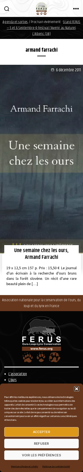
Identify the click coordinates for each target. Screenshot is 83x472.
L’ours (13, 380)
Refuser (41, 444)
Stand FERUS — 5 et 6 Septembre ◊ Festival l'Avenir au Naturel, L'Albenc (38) (43, 28)
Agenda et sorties (15, 22)
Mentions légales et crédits (24, 466)
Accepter (41, 432)
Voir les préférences (41, 455)
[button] (76, 389)
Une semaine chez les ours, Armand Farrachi (41, 254)
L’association (18, 374)
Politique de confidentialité (56, 466)
